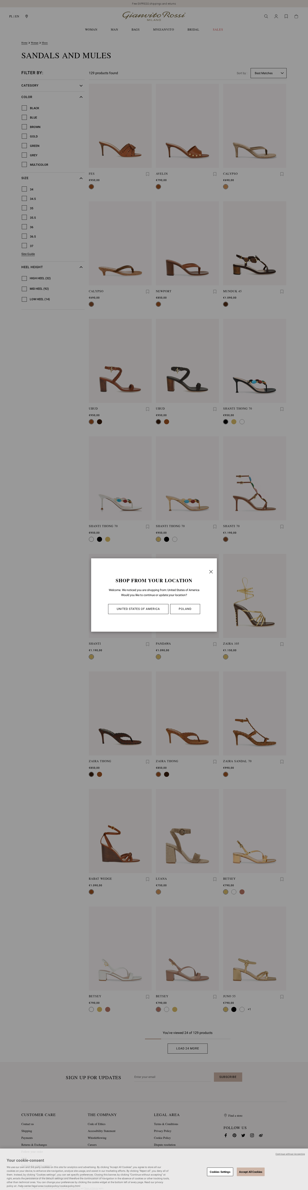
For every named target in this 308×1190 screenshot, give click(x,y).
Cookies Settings (220, 1171)
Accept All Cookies (250, 1171)
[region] (154, 1169)
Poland (185, 609)
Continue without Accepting (290, 1154)
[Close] (211, 572)
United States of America (138, 609)
